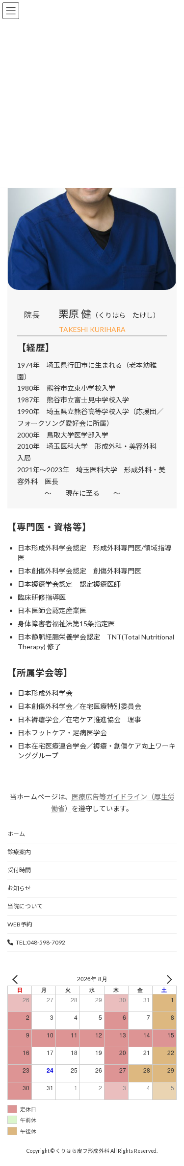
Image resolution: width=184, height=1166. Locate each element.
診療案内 (19, 852)
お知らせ (19, 888)
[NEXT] (167, 979)
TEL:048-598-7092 (40, 942)
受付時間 (19, 870)
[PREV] (16, 979)
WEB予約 (19, 924)
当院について (25, 906)
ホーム (16, 833)
